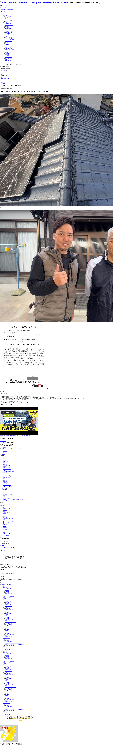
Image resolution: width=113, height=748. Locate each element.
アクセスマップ (8, 57)
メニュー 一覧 (8, 16)
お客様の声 (5, 635)
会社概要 (7, 55)
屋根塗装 (7, 18)
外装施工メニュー (6, 15)
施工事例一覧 (8, 23)
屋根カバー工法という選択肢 (11, 645)
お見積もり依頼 (8, 62)
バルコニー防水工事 (9, 39)
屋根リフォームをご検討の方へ (9, 596)
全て (4, 460)
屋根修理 (7, 43)
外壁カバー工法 (8, 20)
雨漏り (6, 36)
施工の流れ (7, 640)
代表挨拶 (7, 53)
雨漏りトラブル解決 (7, 597)
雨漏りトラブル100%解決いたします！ (13, 643)
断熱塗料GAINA (8, 28)
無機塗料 (5, 466)
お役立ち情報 (5, 639)
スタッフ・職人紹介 (9, 58)
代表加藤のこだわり (7, 13)
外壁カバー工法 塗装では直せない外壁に (14, 644)
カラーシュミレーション (10, 37)
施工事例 (5, 22)
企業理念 (7, 54)
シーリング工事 (8, 38)
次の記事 (5, 452)
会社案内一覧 (8, 52)
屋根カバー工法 (8, 21)
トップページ (5, 586)
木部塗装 (7, 46)
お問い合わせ (5, 59)
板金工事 (7, 44)
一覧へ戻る (2, 454)
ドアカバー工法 (8, 47)
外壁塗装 (7, 17)
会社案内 (5, 50)
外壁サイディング (9, 32)
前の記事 (5, 451)
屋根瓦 (6, 42)
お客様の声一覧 (8, 636)
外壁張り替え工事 (9, 25)
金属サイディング (9, 48)
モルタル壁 (7, 33)
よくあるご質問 (8, 641)
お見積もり (7, 649)
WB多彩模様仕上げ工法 (10, 34)
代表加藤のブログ (6, 638)
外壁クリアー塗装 (9, 31)
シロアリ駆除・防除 (9, 49)
